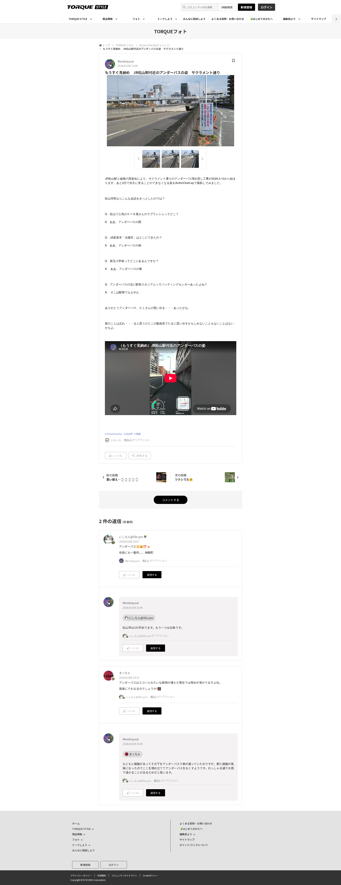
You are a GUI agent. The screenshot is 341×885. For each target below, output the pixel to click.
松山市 (128, 434)
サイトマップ (318, 19)
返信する (152, 574)
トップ (106, 45)
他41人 (128, 440)
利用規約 (101, 875)
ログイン (266, 7)
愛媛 (138, 434)
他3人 (153, 696)
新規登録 (246, 7)
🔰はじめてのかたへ (261, 19)
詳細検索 (227, 7)
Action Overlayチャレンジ (154, 45)
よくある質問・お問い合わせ (227, 19)
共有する (142, 455)
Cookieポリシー (150, 875)
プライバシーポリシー (81, 875)
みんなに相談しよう (194, 19)
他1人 (145, 560)
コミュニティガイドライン (124, 875)
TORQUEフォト (125, 45)
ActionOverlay (114, 434)
